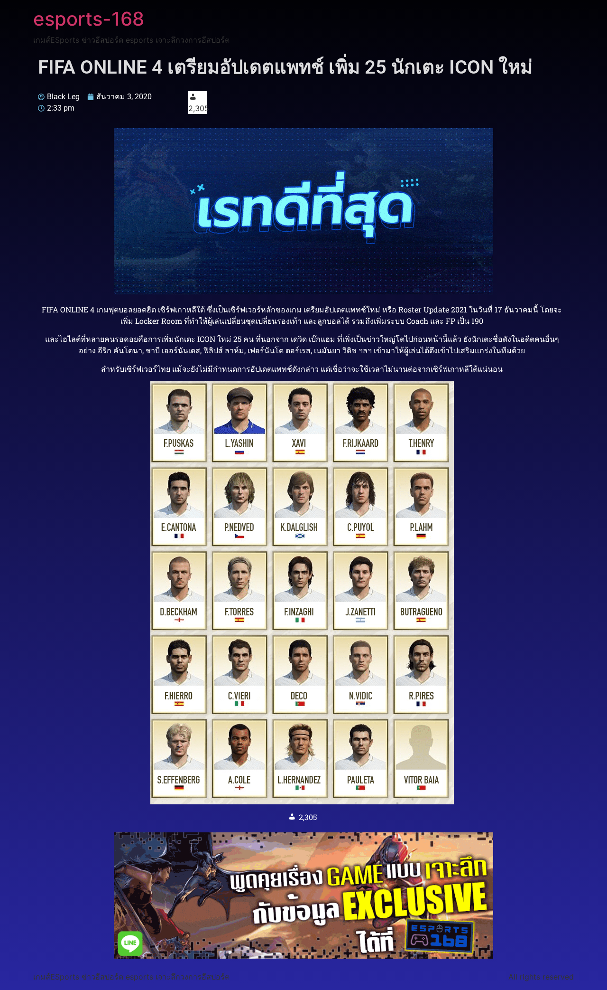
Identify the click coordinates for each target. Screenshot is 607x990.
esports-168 (88, 18)
